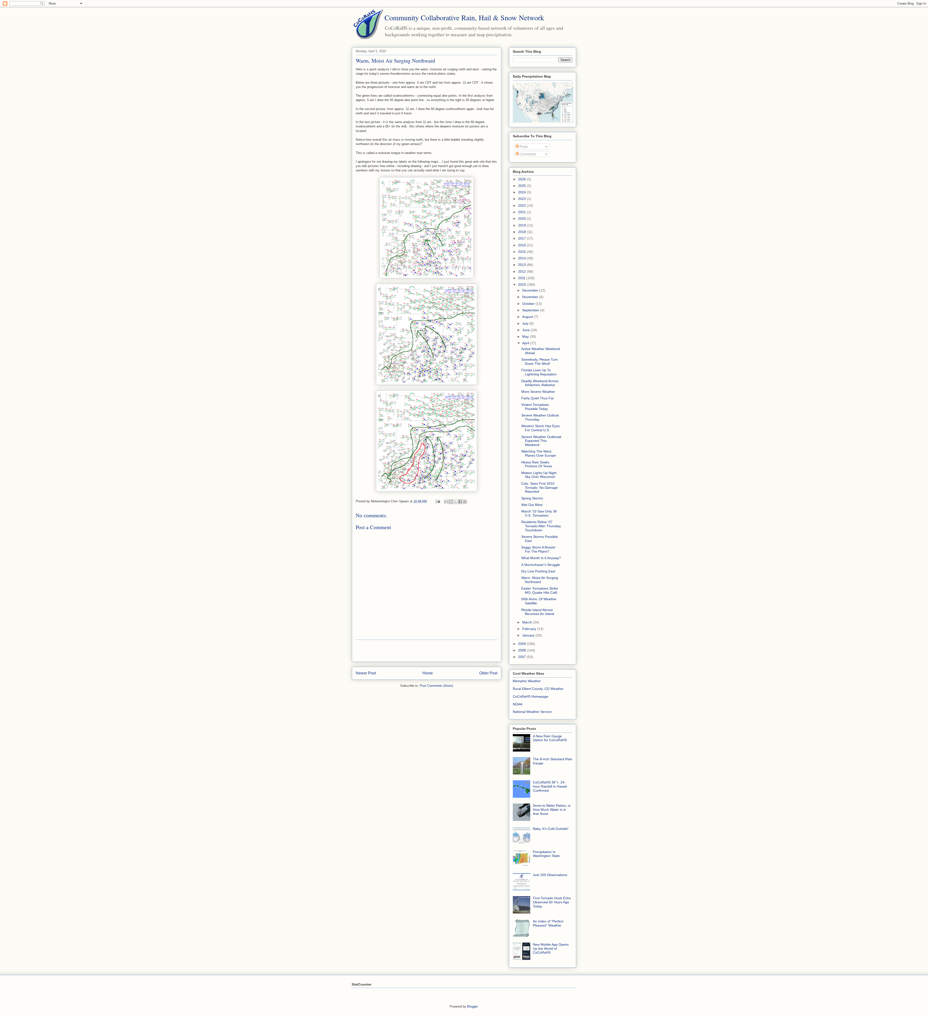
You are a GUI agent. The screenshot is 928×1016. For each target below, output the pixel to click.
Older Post (488, 673)
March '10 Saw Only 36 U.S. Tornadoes (539, 513)
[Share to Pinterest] (464, 501)
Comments (527, 154)
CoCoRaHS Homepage (530, 696)
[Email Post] (437, 501)
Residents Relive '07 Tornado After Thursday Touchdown (541, 526)
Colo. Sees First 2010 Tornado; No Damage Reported (539, 488)
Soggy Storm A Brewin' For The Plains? (538, 549)
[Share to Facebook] (460, 501)
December (530, 290)
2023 (522, 199)
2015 (522, 252)
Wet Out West (532, 505)
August (528, 317)
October (529, 304)
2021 (522, 212)
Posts (523, 146)
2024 (522, 192)
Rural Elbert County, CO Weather (538, 689)
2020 (522, 218)
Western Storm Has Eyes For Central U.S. (540, 428)
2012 (522, 271)
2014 (522, 258)
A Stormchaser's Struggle (540, 565)
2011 (522, 278)
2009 (522, 644)
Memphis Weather (527, 681)
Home (427, 673)
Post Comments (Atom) (436, 685)
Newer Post (366, 673)
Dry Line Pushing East (538, 571)
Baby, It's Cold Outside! (550, 829)
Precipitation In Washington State (546, 854)
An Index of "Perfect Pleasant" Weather (548, 923)
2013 (522, 265)
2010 (522, 284)
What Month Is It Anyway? (541, 558)
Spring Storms (532, 498)
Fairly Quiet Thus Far (537, 398)
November (530, 297)
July (525, 323)
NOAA (517, 704)
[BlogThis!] (451, 501)
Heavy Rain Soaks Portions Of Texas (536, 464)
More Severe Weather (538, 392)
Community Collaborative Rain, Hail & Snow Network (464, 17)
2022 (522, 205)
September (531, 310)
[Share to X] (455, 501)
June (526, 330)
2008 (522, 650)
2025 (522, 186)
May (526, 336)
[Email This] (446, 501)
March (527, 622)
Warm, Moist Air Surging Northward (539, 580)
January (529, 635)
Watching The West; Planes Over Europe (538, 453)
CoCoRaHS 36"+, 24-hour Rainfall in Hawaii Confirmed (550, 786)
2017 (522, 238)
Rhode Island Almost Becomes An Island (537, 612)
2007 (522, 657)
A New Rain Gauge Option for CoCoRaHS (550, 738)
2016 (522, 245)
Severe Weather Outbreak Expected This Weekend (541, 441)
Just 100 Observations (550, 875)
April (526, 343)
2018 (522, 232)
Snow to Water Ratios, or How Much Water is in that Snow (552, 810)
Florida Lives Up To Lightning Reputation (539, 372)
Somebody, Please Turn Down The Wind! (539, 361)
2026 (522, 179)
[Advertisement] (426, 650)
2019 (522, 225)
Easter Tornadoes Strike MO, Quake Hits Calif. (539, 590)
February (529, 629)
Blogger (472, 1006)
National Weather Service (532, 712)
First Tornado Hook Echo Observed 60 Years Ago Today (552, 902)
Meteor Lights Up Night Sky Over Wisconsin (539, 475)
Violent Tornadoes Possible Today (535, 407)
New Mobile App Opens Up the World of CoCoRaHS (551, 949)
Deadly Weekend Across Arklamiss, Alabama (539, 383)
